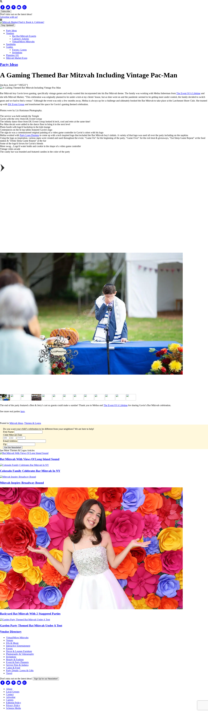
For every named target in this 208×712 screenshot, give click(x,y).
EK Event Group (16, 104)
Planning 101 (12, 55)
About (9, 689)
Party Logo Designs (29, 135)
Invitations (17, 52)
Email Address (10, 441)
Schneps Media (13, 708)
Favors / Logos (19, 49)
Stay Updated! (7, 25)
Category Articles (20, 38)
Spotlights (11, 44)
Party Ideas (11, 30)
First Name (8, 432)
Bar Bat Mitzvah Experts (24, 36)
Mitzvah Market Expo (16, 58)
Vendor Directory (11, 631)
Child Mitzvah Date (12, 435)
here (23, 411)
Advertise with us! (9, 17)
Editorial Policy (13, 702)
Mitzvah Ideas (16, 423)
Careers (9, 700)
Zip (4, 444)
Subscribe (5, 11)
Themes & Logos (32, 423)
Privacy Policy (13, 705)
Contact (10, 694)
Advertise (10, 697)
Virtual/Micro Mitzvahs (23, 41)
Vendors (10, 33)
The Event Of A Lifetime (188, 93)
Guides (9, 47)
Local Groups (12, 691)
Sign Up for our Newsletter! (46, 679)
